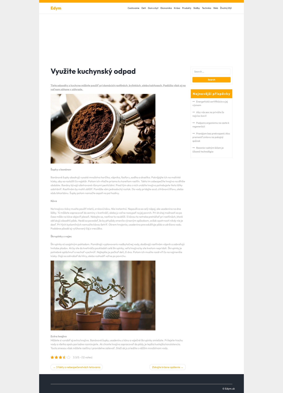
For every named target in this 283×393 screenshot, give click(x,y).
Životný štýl (226, 8)
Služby (196, 8)
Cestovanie (133, 8)
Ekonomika (166, 8)
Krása (177, 8)
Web (215, 8)
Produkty (186, 8)
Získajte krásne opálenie (166, 367)
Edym (56, 8)
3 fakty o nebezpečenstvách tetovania (78, 367)
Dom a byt (153, 8)
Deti (144, 8)
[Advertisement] (141, 38)
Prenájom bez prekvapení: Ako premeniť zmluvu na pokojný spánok (211, 137)
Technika (206, 8)
